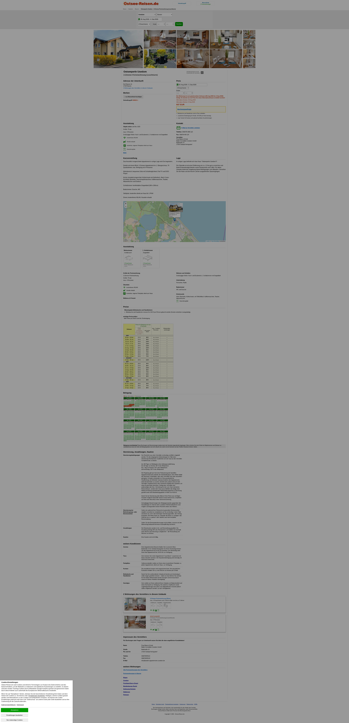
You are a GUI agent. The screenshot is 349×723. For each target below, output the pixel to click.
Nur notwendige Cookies (15, 720)
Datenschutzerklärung (8, 705)
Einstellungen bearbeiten (14, 715)
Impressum (20, 705)
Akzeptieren (14, 710)
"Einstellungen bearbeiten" (36, 695)
